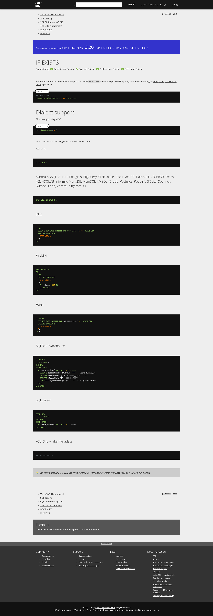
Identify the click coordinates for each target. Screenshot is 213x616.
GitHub (45, 562)
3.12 (146, 47)
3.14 (132, 47)
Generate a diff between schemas (163, 591)
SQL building (46, 18)
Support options (85, 556)
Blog (175, 4)
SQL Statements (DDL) (51, 22)
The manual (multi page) (163, 565)
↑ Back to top (106, 543)
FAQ (154, 556)
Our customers (48, 556)
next (175, 13)
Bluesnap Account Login (89, 565)
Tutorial (156, 559)
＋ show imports (42, 91)
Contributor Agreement (125, 568)
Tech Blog (46, 559)
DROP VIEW (46, 29)
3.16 (118, 47)
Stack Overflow (48, 565)
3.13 (139, 47)
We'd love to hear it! (90, 529)
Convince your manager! (163, 578)
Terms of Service (123, 565)
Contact (82, 559)
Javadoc (156, 572)
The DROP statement (51, 25)
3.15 (125, 47)
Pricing (153, 4)
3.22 (64, 47)
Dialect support (55, 112)
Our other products (161, 581)
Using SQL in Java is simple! (164, 575)
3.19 (98, 47)
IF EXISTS (45, 33)
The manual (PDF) (160, 568)
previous (166, 13)
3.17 (112, 47)
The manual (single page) (163, 562)
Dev (59, 47)
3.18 (105, 47)
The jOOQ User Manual (52, 14)
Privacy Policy (121, 562)
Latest (73, 47)
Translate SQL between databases (162, 585)
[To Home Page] (38, 7)
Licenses (119, 556)
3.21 (80, 47)
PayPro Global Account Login (91, 562)
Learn (131, 4)
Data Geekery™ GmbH (106, 607)
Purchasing (120, 559)
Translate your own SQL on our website (130, 472)
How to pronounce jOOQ (163, 595)
